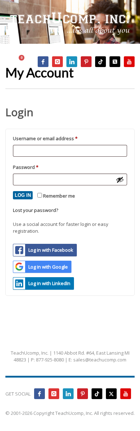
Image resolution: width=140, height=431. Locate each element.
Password (35, 167)
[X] (114, 61)
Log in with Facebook (50, 250)
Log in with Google (48, 267)
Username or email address (55, 138)
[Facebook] (43, 61)
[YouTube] (129, 61)
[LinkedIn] (71, 61)
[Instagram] (57, 61)
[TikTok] (100, 61)
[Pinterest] (86, 61)
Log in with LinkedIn (49, 283)
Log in (23, 195)
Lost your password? (35, 210)
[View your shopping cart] (25, 62)
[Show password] (120, 180)
